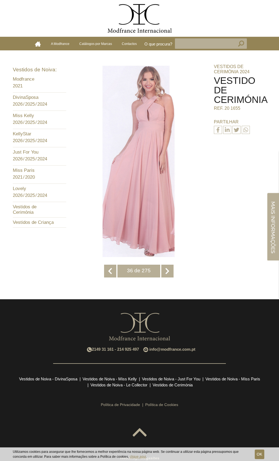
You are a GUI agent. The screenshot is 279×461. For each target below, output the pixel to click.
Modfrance (23, 79)
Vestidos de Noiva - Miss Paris (232, 379)
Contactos (129, 44)
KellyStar (22, 133)
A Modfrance (60, 44)
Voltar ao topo (139, 432)
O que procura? (158, 44)
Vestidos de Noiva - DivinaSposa (48, 379)
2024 (42, 104)
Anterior (110, 271)
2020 (30, 177)
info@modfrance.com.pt (172, 349)
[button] (60, 79)
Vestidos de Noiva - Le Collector (118, 385)
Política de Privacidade (120, 404)
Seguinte (167, 271)
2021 (18, 85)
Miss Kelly (23, 115)
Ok (259, 454)
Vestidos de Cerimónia (25, 209)
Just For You (25, 152)
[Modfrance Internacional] (139, 18)
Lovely (19, 188)
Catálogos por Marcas (95, 44)
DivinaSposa (25, 97)
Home (37, 43)
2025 (30, 104)
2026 (18, 104)
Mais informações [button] (273, 227)
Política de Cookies (161, 404)
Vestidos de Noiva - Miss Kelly (110, 379)
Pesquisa (241, 43)
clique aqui (138, 457)
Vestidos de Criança (33, 222)
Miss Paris (24, 170)
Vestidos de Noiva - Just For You (171, 379)
